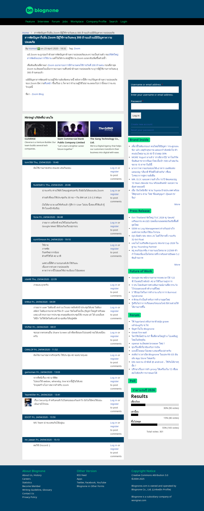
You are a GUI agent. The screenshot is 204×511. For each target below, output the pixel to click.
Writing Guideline (31, 489)
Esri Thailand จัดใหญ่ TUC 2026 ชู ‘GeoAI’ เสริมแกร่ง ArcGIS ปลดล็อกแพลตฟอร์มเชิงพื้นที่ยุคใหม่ (155, 221)
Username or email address (146, 84)
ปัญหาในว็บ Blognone (143, 328)
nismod (33, 48)
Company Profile (96, 21)
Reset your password (142, 130)
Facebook (90, 482)
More (177, 204)
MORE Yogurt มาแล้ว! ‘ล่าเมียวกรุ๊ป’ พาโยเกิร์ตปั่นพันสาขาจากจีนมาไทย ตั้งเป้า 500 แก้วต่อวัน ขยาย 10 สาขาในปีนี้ (155, 161)
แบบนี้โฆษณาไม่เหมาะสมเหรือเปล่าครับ (151, 350)
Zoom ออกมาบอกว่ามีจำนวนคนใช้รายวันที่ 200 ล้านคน (76, 65)
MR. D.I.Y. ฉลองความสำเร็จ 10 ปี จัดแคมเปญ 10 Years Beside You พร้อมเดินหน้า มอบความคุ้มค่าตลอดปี (155, 183)
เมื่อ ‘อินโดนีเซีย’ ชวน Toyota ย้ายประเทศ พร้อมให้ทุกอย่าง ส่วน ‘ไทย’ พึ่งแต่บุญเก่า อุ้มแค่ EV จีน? (155, 194)
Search (113, 21)
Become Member (31, 486)
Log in (113, 167)
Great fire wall (139, 332)
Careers (26, 478)
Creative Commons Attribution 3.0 (149, 475)
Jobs (65, 21)
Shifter (28, 326)
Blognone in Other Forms (90, 486)
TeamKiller (30, 394)
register (114, 171)
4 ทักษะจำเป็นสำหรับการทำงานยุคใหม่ (151, 299)
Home (25, 32)
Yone (36, 217)
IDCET (28, 417)
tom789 (29, 162)
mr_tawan (30, 439)
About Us (27, 475)
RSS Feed (82, 475)
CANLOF (29, 349)
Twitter (80, 482)
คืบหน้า (48, 83)
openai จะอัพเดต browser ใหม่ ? (148, 343)
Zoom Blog (38, 94)
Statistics (27, 482)
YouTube (101, 482)
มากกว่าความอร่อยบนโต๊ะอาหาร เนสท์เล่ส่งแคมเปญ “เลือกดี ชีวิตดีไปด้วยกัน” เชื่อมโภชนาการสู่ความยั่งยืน (153, 172)
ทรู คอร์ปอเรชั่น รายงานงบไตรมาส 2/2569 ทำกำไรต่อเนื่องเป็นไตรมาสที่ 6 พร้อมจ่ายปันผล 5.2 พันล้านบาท (155, 254)
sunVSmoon (39, 239)
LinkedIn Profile (161, 489)
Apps (79, 478)
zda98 (28, 279)
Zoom (77, 48)
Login (123, 21)
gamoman (30, 372)
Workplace (77, 21)
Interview (43, 21)
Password (136, 101)
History (37, 475)
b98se (28, 301)
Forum (56, 21)
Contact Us (28, 493)
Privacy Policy (29, 497)
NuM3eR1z (39, 184)
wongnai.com (138, 500)
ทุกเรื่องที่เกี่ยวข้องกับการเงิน (146, 347)
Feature (30, 21)
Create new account (141, 124)
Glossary (47, 489)
